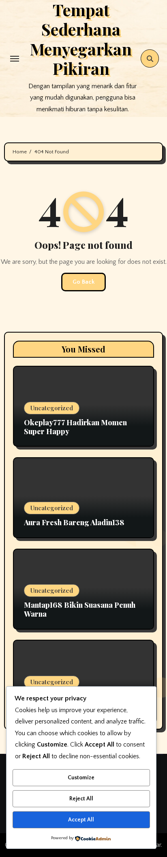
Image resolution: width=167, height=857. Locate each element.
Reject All (81, 798)
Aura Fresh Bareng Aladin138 (74, 522)
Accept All (81, 820)
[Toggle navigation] (14, 59)
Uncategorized (51, 408)
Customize (81, 777)
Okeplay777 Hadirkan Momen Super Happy (75, 427)
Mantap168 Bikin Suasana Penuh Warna (79, 609)
